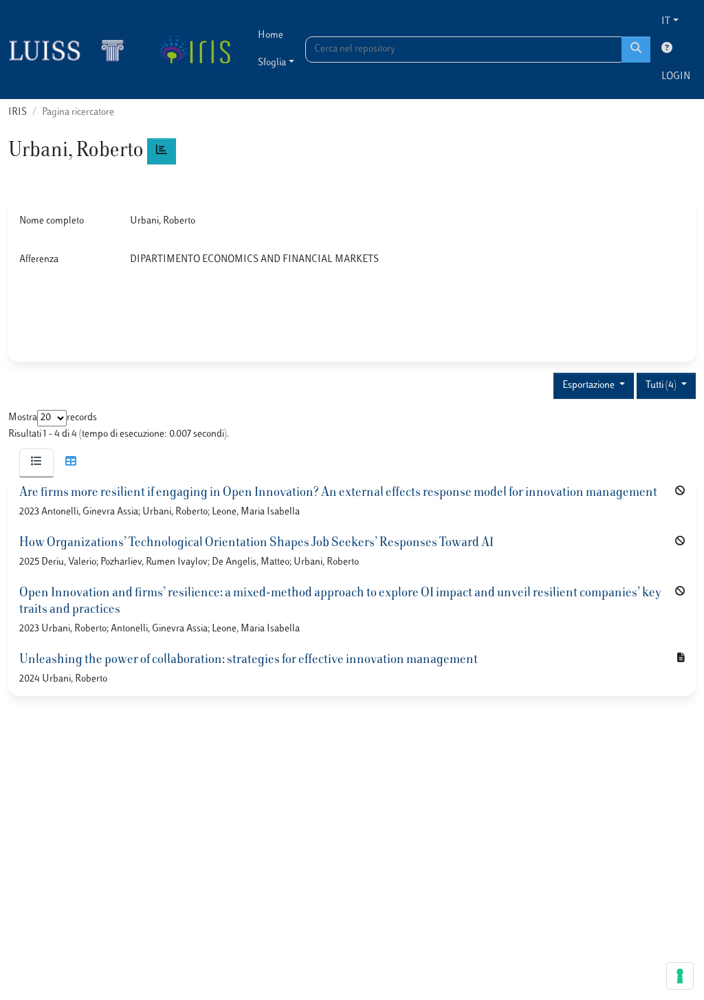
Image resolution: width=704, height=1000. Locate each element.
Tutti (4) (662, 385)
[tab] (36, 462)
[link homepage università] (194, 49)
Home (270, 35)
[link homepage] (72, 49)
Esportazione (589, 385)
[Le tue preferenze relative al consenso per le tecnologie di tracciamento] (680, 976)
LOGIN (675, 77)
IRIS (17, 112)
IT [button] (665, 22)
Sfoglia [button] (272, 63)
